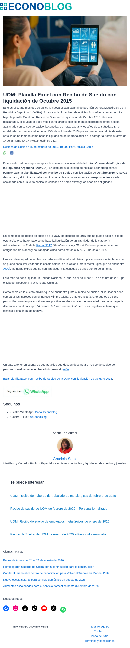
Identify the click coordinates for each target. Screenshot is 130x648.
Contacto (99, 631)
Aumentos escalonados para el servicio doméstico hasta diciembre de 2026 (51, 586)
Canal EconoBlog (46, 412)
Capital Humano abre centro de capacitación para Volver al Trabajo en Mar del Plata (56, 573)
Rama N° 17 (44, 245)
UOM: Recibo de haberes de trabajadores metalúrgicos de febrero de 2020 (63, 495)
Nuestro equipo (99, 626)
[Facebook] (11, 153)
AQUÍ (6, 268)
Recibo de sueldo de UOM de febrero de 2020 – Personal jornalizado (58, 508)
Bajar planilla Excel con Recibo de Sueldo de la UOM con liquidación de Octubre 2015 (57, 378)
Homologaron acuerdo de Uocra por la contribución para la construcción (48, 566)
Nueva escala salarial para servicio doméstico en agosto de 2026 (44, 579)
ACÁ (66, 369)
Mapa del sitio (99, 636)
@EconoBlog (38, 416)
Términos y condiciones (99, 640)
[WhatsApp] (4, 153)
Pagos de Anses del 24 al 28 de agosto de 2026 (33, 560)
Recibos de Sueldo (15, 146)
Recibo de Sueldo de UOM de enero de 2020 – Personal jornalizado (58, 534)
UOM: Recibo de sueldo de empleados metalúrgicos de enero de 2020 (59, 521)
